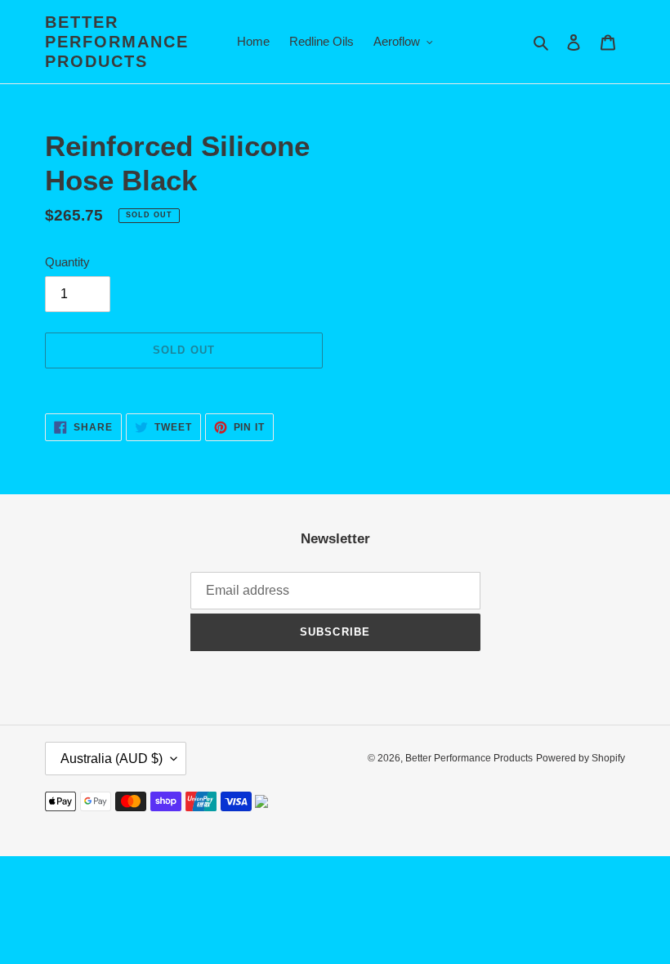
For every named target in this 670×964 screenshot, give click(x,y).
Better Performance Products (117, 41)
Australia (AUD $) (111, 758)
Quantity (67, 262)
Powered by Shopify (580, 758)
